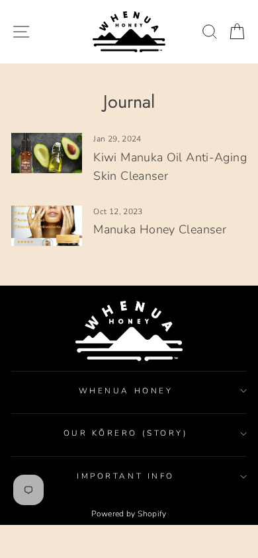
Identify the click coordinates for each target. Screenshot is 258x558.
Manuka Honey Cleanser (159, 229)
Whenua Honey (126, 390)
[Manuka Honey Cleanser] (46, 225)
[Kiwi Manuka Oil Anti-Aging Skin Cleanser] (46, 153)
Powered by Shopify (129, 513)
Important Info (125, 476)
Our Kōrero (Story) (126, 433)
